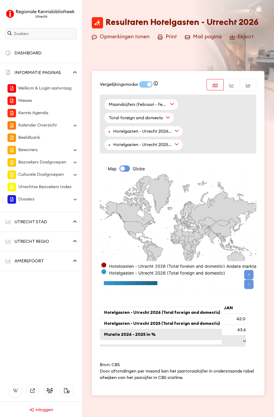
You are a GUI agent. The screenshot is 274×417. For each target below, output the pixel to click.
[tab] (215, 84)
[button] (41, 72)
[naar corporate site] (32, 390)
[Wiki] (15, 390)
